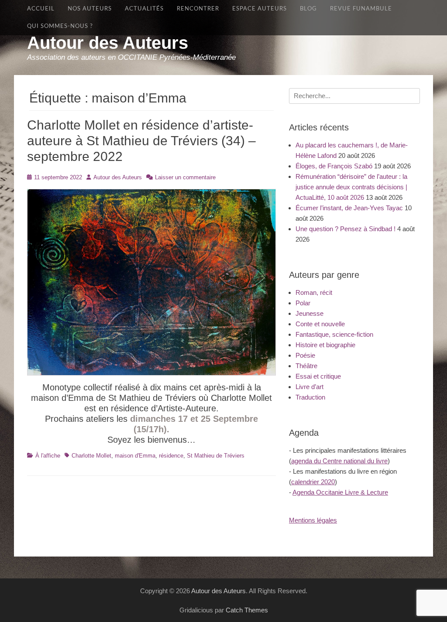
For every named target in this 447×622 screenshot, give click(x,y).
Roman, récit (314, 292)
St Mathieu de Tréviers (215, 455)
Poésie (305, 355)
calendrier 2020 (313, 481)
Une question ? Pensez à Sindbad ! (345, 228)
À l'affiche (47, 455)
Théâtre (306, 365)
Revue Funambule (361, 8)
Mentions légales (313, 520)
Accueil (41, 8)
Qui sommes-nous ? (60, 26)
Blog (308, 8)
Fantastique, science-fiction (334, 334)
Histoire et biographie (325, 345)
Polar (303, 303)
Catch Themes (247, 610)
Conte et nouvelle (320, 324)
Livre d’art (309, 386)
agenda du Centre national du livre (339, 461)
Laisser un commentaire (185, 177)
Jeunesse (309, 313)
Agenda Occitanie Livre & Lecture (340, 492)
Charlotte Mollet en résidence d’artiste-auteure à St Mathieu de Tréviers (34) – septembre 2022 (141, 141)
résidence (171, 455)
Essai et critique (318, 376)
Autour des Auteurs (107, 42)
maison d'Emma (135, 455)
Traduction (310, 397)
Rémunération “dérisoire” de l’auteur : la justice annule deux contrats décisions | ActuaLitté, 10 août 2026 (351, 187)
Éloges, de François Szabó (334, 166)
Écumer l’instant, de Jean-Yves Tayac (349, 208)
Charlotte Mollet (91, 455)
